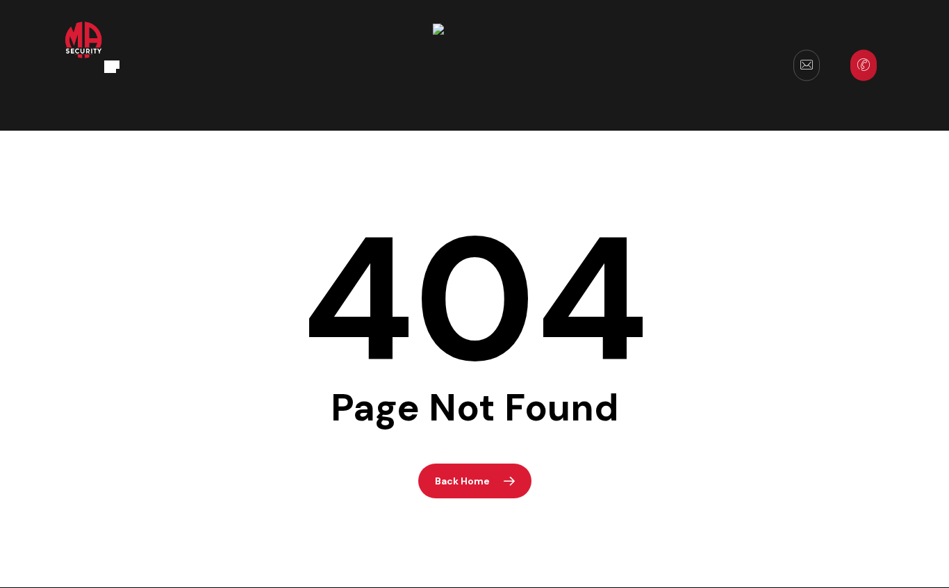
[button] (111, 65)
